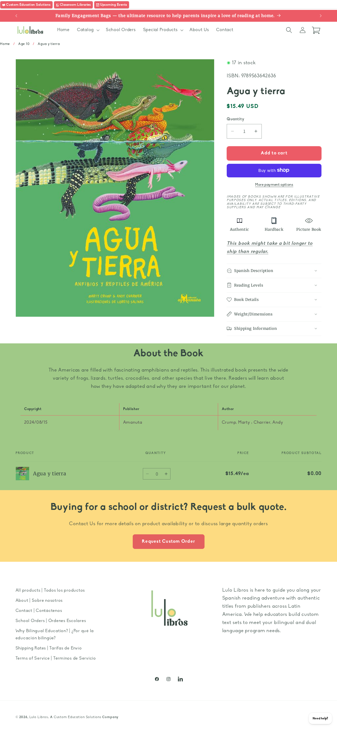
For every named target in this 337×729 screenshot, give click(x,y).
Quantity (235, 119)
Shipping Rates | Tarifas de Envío (49, 648)
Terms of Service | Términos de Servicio (56, 658)
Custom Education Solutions (77, 717)
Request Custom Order (168, 541)
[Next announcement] (320, 16)
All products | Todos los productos (50, 590)
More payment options (274, 185)
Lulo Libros (38, 717)
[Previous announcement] (16, 16)
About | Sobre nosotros (39, 601)
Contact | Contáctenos (39, 611)
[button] (87, 30)
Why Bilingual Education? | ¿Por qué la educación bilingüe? (55, 634)
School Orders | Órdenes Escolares (51, 621)
